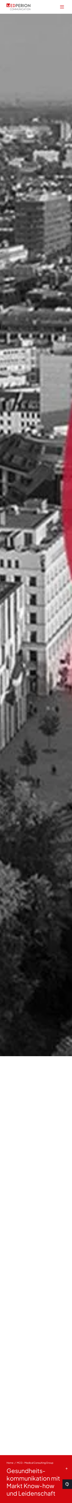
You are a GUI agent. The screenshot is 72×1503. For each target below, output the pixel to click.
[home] (18, 7)
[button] (62, 7)
